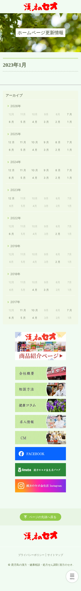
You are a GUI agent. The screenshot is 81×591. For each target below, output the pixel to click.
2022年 (15, 218)
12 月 (11, 142)
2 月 (57, 121)
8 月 (57, 142)
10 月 (34, 142)
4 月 (34, 121)
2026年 (15, 106)
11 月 (23, 142)
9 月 (46, 142)
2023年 (15, 190)
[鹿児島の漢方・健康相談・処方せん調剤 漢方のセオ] (40, 6)
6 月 (11, 121)
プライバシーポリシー (31, 554)
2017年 (15, 302)
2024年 (15, 162)
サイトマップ (55, 554)
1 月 (69, 121)
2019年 (15, 246)
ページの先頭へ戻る (42, 517)
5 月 (23, 121)
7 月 (69, 114)
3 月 (46, 121)
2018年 (15, 274)
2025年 (15, 134)
